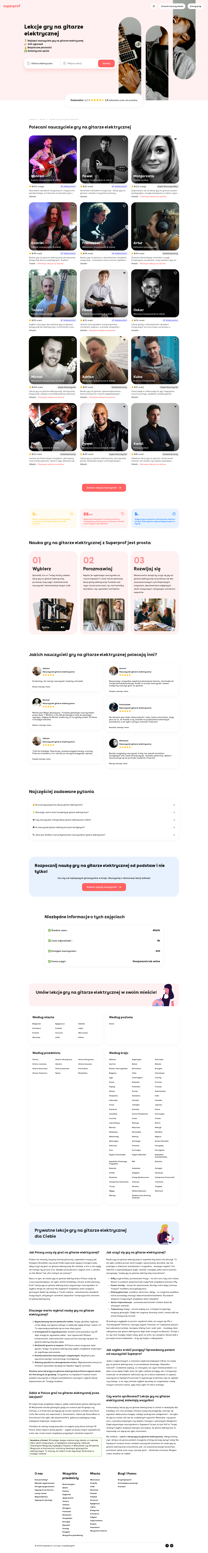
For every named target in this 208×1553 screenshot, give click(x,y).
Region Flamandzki (117, 1155)
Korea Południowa (140, 1114)
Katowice (36, 1028)
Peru (111, 1150)
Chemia (65, 1505)
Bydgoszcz (60, 1024)
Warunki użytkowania (44, 1483)
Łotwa (158, 1118)
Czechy (158, 1078)
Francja (158, 1087)
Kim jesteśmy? (41, 1480)
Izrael (111, 1105)
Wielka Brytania (139, 1191)
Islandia (158, 1100)
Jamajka (136, 1105)
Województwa (41, 1497)
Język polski (68, 1498)
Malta (157, 1123)
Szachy (65, 1528)
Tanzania (159, 1182)
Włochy (112, 1195)
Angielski (66, 1494)
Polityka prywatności (44, 1487)
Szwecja (135, 1182)
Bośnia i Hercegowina (118, 1069)
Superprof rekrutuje (43, 1500)
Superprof (32, 119)
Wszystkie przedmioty (72, 1535)
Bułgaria (112, 1073)
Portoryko (136, 1150)
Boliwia (158, 1064)
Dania (111, 1082)
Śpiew (57, 1073)
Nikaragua (113, 1141)
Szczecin (59, 1033)
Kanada (135, 1109)
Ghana (112, 1091)
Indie (157, 1096)
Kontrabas (83, 1069)
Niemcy (135, 1137)
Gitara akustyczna (63, 1059)
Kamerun (113, 1109)
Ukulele (58, 1064)
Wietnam (159, 1191)
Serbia (112, 1173)
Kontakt (122, 1487)
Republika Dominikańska (161, 1156)
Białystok (36, 1024)
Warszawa (83, 1033)
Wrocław (36, 1037)
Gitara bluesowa (39, 1069)
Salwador (136, 1168)
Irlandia (135, 1100)
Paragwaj (159, 1146)
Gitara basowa (85, 1064)
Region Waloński (139, 1155)
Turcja (112, 1186)
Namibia (158, 1132)
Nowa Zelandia (162, 1141)
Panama (135, 1146)
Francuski (66, 1511)
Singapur (136, 1173)
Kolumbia (113, 1114)
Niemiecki (66, 1515)
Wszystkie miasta (98, 1531)
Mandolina (82, 1073)
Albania (112, 1059)
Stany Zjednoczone (140, 1177)
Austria (112, 1064)
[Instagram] (171, 1545)
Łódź (57, 1037)
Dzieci (111, 1024)
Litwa (134, 1118)
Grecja (135, 1091)
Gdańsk (81, 1024)
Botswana (136, 1069)
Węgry (111, 1191)
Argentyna (136, 1059)
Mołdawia (113, 1132)
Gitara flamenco (39, 1073)
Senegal (158, 1168)
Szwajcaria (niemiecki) (118, 1182)
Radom (93, 1524)
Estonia (158, 1082)
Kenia (157, 1109)
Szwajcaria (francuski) (164, 1177)
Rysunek (66, 1525)
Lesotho (112, 1118)
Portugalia (159, 1150)
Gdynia (93, 1517)
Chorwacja (159, 1073)
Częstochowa (96, 1521)
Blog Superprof (124, 1480)
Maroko (112, 1127)
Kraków (58, 1028)
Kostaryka (159, 1114)
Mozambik (136, 1132)
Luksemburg (114, 1123)
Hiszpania (113, 1096)
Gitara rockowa (39, 1064)
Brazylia (158, 1069)
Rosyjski (66, 1532)
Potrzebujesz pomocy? (128, 1483)
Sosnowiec (95, 1527)
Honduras (136, 1096)
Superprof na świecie (44, 1490)
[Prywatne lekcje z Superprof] (11, 6)
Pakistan (113, 1146)
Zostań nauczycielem (172, 6)
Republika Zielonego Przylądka (118, 1162)
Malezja (135, 1123)
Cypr (111, 1078)
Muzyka (42, 119)
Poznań (35, 1033)
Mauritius (136, 1127)
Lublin (80, 1028)
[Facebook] (167, 1545)
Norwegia (136, 1141)
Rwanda (112, 1168)
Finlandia (136, 1087)
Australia (159, 1059)
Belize (134, 1064)
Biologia (66, 1522)
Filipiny (112, 1087)
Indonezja (113, 1100)
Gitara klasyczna (86, 1059)
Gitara (35, 1059)
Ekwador (136, 1082)
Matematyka (68, 1484)
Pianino (65, 1491)
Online (81, 1037)
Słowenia (113, 1177)
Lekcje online (41, 1493)
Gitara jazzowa (62, 1069)
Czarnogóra (137, 1078)
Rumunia (158, 1161)
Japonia (158, 1105)
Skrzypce (66, 1508)
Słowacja (159, 1173)
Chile (134, 1073)
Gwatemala (160, 1091)
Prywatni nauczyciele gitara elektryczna (63, 119)
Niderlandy (114, 1137)
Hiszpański (67, 1518)
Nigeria (158, 1137)
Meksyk (158, 1127)
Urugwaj (158, 1186)
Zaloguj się (195, 6)
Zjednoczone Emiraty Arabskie (141, 1196)
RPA (133, 1161)
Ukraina (135, 1186)
